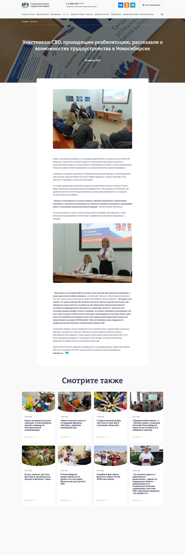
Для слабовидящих (153, 5)
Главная (25, 22)
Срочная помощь (147, 14)
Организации (55, 14)
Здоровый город (77, 14)
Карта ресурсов (42, 14)
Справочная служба (130, 14)
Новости (65, 14)
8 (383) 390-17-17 (76, 4)
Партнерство (116, 14)
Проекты (89, 14)
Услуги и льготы (28, 14)
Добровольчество (102, 14)
